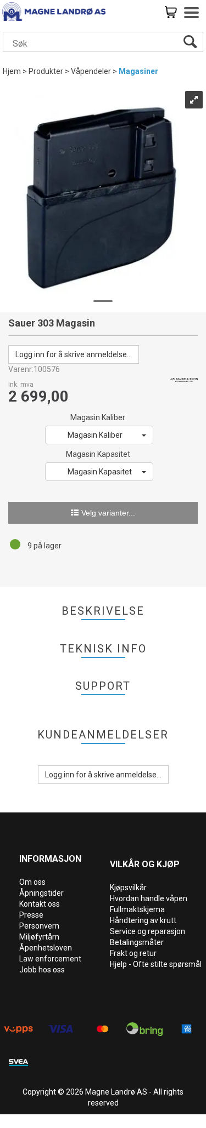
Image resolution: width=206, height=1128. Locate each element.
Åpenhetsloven (45, 947)
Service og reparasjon (147, 931)
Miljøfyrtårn (39, 936)
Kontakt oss (39, 904)
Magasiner (138, 71)
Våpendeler (91, 71)
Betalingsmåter (137, 942)
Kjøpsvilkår (128, 887)
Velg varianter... (108, 512)
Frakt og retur (133, 953)
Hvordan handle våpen (148, 898)
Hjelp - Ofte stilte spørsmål (156, 964)
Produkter (46, 71)
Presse (31, 915)
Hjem (12, 71)
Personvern (39, 925)
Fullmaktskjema (137, 909)
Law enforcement (50, 958)
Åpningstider (41, 893)
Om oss (32, 882)
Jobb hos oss (42, 969)
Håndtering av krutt (143, 920)
